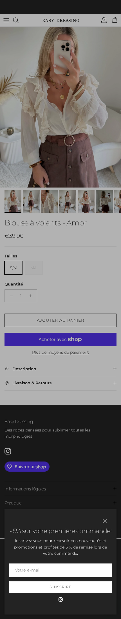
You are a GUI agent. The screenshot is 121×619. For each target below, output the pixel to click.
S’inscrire (60, 587)
